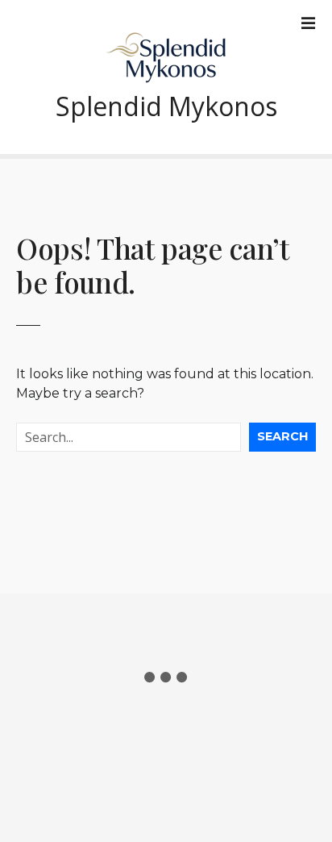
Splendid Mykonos (166, 106)
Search (282, 436)
